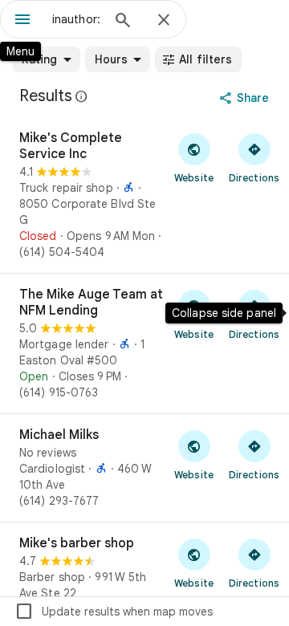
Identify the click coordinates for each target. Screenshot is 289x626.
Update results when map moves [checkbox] (113, 611)
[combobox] (76, 19)
